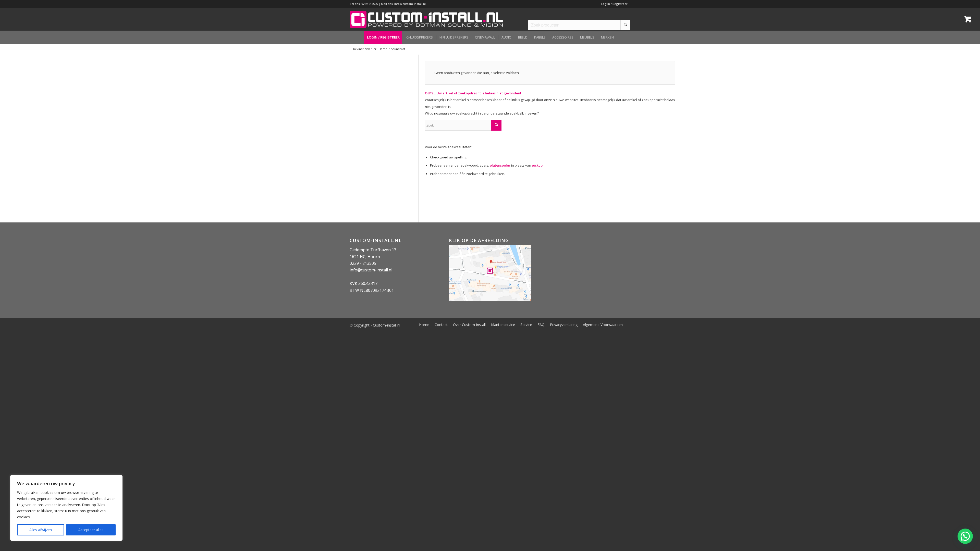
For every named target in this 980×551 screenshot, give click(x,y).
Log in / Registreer (614, 4)
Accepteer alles (90, 529)
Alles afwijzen (40, 529)
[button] (965, 536)
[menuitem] (613, 4)
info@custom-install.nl (410, 4)
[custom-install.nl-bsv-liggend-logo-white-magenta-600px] (426, 19)
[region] (66, 508)
